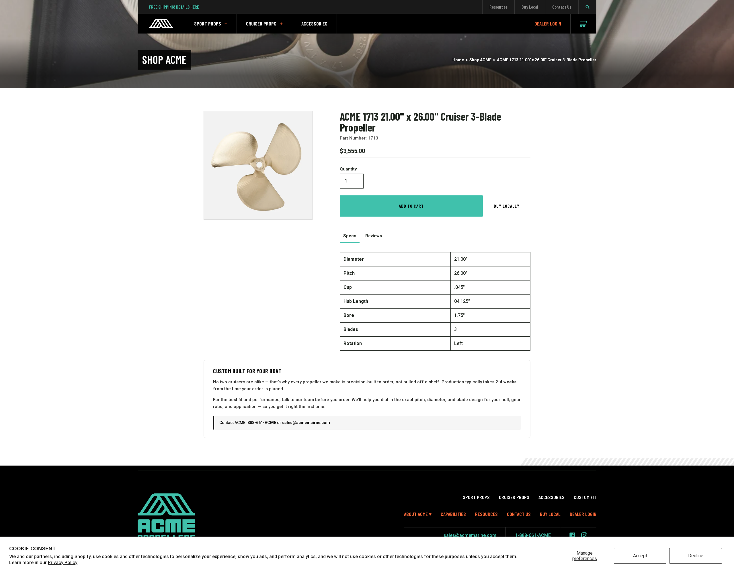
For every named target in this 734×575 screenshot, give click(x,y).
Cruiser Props (261, 23)
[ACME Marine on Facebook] (572, 535)
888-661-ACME (261, 422)
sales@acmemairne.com (306, 422)
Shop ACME (480, 60)
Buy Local (530, 6)
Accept (640, 555)
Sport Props (207, 23)
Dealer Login (547, 23)
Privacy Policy (62, 562)
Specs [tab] (349, 235)
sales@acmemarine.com (470, 535)
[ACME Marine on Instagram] (584, 535)
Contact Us (561, 6)
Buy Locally (507, 206)
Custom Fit (585, 497)
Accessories (314, 23)
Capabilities (453, 514)
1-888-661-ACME (533, 535)
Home (458, 60)
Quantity (348, 169)
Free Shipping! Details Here (174, 6)
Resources (498, 6)
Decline (695, 555)
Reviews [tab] (373, 235)
